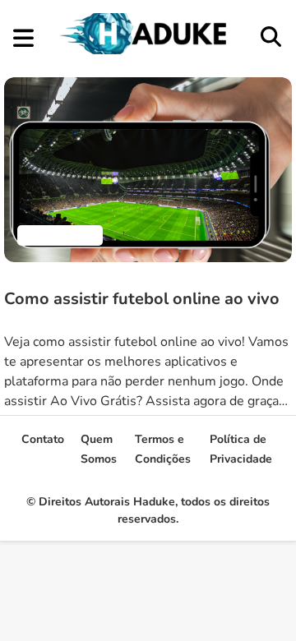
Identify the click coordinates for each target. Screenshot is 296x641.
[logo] (146, 50)
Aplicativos (60, 235)
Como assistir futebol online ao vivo (142, 299)
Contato (42, 439)
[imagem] (148, 169)
